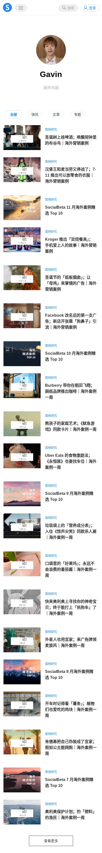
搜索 (70, 8)
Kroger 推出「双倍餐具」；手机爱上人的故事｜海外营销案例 (71, 245)
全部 (13, 114)
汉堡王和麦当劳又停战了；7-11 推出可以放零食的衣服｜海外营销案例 (70, 175)
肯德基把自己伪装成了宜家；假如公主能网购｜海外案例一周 (71, 747)
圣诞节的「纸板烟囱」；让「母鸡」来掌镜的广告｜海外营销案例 (71, 283)
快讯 (34, 114)
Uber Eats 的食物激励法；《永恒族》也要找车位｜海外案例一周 (71, 461)
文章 (56, 114)
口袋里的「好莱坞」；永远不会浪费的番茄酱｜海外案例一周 (71, 569)
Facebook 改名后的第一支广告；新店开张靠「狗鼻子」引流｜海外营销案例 (71, 321)
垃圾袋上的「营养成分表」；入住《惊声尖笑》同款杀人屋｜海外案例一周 (71, 531)
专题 (77, 114)
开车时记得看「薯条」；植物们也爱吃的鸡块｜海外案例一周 (71, 709)
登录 (92, 8)
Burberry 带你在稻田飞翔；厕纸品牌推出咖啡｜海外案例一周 (71, 391)
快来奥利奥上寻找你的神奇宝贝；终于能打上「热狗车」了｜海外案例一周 (71, 607)
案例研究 (51, 129)
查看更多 (51, 841)
